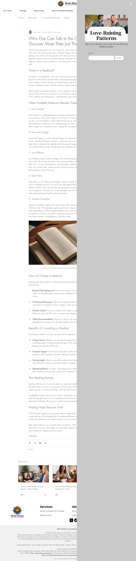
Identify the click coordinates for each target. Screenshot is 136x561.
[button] (131, 4)
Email (90, 53)
